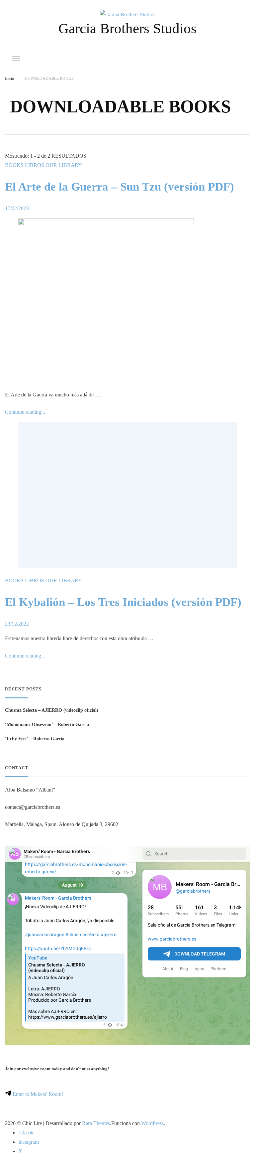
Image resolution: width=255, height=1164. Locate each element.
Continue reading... (25, 412)
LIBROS (34, 165)
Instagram (28, 1142)
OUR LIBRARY (63, 165)
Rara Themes (96, 1123)
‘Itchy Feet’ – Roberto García (34, 738)
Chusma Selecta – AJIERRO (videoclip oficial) (51, 710)
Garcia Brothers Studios (127, 28)
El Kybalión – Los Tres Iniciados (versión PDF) (123, 602)
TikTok (26, 1132)
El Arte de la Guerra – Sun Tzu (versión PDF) (119, 186)
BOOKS (14, 165)
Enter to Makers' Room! (37, 1094)
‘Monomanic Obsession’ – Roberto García (47, 724)
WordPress (152, 1123)
